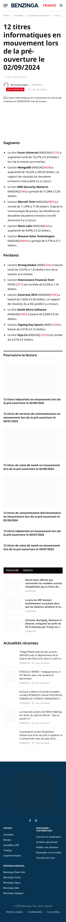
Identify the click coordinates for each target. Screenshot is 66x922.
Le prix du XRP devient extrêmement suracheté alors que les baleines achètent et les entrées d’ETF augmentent (43, 603)
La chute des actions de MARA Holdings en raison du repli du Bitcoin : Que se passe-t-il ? (40, 715)
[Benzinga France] (33, 5)
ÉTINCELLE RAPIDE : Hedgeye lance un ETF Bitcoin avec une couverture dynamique (40, 675)
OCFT (19, 284)
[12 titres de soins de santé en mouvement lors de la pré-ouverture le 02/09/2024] (33, 444)
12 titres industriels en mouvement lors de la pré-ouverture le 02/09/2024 (32, 401)
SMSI (23, 314)
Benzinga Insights (19, 84)
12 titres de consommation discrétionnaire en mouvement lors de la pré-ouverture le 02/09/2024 (32, 516)
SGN (55, 324)
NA (47, 226)
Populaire (12, 570)
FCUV (55, 152)
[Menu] (5, 5)
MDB (47, 167)
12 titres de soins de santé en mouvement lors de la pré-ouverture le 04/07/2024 (31, 547)
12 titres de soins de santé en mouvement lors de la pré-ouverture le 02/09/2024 (31, 467)
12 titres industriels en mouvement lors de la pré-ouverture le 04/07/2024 (32, 533)
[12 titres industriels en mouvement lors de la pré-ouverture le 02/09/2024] (33, 378)
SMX (23, 191)
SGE (48, 265)
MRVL (51, 202)
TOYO (44, 335)
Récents (28, 570)
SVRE (53, 295)
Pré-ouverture (15, 89)
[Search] (61, 5)
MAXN (24, 241)
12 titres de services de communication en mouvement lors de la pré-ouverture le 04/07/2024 (31, 417)
